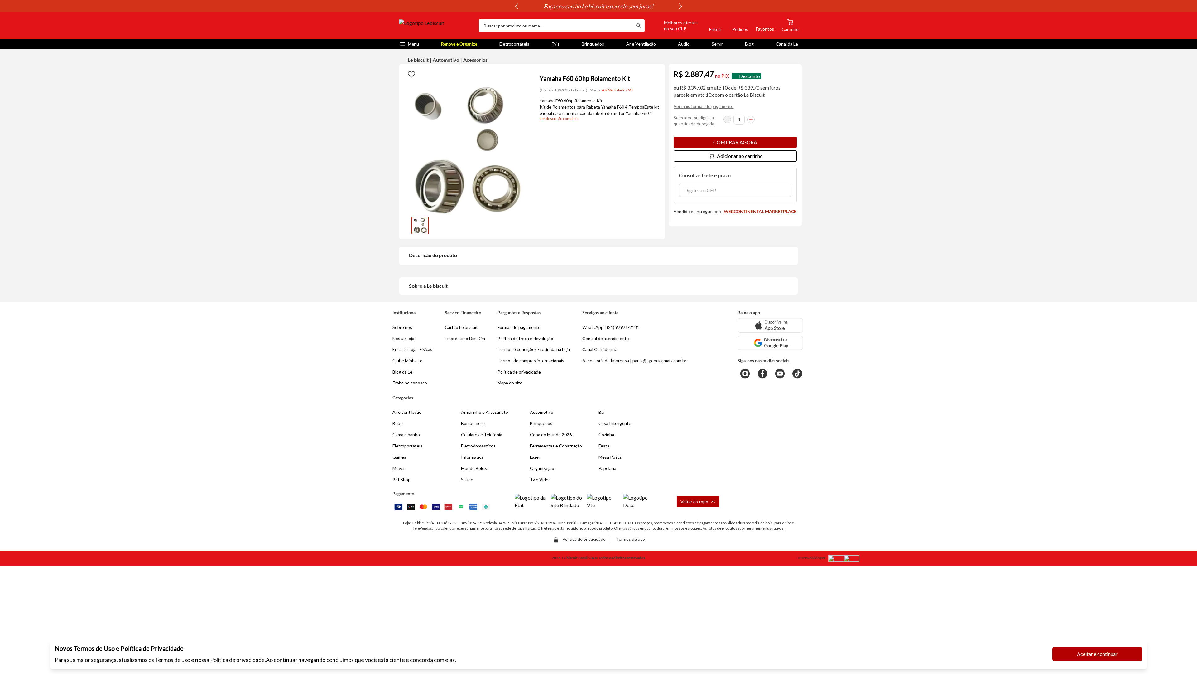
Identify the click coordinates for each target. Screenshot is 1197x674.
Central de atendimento (605, 338)
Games (399, 457)
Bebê (397, 423)
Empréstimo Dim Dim (465, 338)
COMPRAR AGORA (735, 142)
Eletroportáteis (514, 43)
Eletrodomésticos (478, 445)
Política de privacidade (237, 659)
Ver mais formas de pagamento (703, 106)
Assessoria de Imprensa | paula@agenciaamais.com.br (634, 360)
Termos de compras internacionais (531, 360)
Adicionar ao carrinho (740, 156)
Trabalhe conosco (409, 382)
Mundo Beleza (474, 468)
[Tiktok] (797, 373)
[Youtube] (779, 373)
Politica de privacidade (519, 371)
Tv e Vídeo (540, 479)
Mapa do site (510, 382)
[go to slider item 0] (420, 225)
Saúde (467, 479)
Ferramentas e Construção (556, 445)
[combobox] (555, 25)
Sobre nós (402, 327)
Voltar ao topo (694, 501)
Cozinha (606, 434)
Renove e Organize (459, 43)
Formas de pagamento (519, 327)
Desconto (749, 76)
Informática (472, 457)
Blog (749, 43)
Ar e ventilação (406, 412)
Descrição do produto (433, 255)
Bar (601, 412)
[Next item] (680, 6)
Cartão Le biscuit (461, 327)
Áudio (684, 43)
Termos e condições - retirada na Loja (534, 349)
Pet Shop (401, 479)
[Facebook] (762, 373)
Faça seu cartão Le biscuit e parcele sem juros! (598, 6)
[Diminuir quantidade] (727, 119)
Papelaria (607, 468)
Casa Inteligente (614, 423)
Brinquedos (593, 43)
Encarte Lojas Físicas (412, 349)
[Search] (638, 25)
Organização (542, 468)
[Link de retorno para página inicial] (436, 25)
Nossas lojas (404, 338)
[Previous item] (516, 6)
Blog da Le (402, 371)
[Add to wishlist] (411, 74)
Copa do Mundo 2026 (551, 434)
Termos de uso (630, 539)
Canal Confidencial (600, 349)
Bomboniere (473, 423)
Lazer (535, 457)
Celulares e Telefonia (481, 434)
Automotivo (446, 60)
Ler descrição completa (559, 118)
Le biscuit (418, 60)
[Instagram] (745, 373)
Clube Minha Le (407, 360)
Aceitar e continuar (1097, 654)
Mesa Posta (610, 457)
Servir (717, 43)
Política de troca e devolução (525, 338)
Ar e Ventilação (641, 43)
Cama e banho (406, 434)
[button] (674, 25)
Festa (603, 445)
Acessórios (475, 60)
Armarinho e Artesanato (484, 412)
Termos (164, 659)
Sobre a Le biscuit (428, 286)
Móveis (399, 468)
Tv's (555, 43)
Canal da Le (787, 43)
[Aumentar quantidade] (751, 119)
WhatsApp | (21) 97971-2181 (610, 327)
